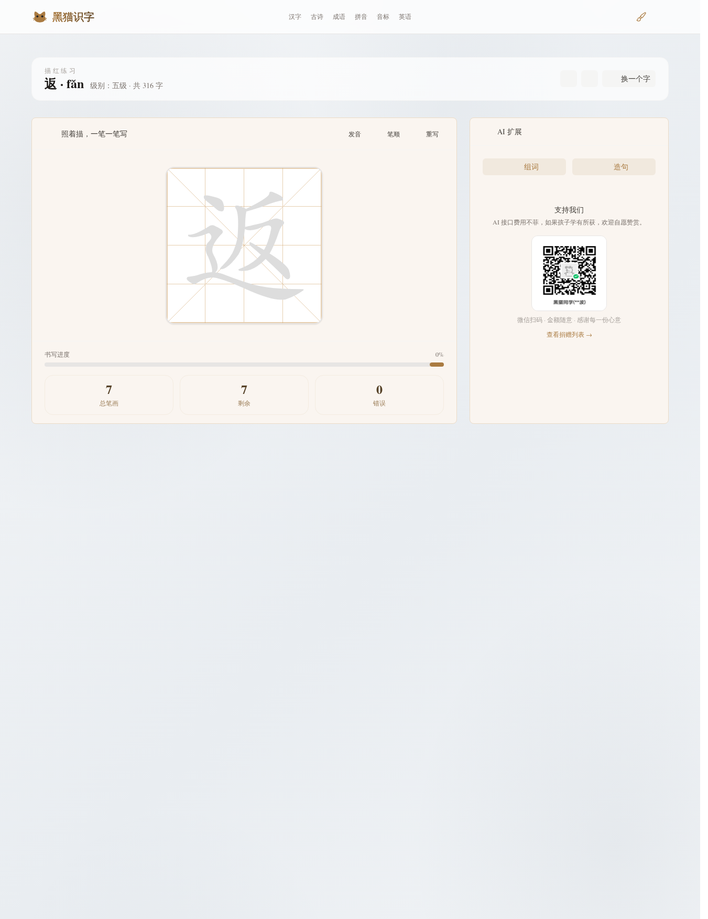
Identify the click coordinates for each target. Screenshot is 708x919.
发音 (354, 134)
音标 (383, 16)
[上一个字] (568, 78)
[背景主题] (641, 16)
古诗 (317, 16)
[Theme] (660, 16)
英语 (405, 16)
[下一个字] (589, 78)
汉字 (295, 16)
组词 (531, 167)
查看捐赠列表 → (569, 334)
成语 (339, 16)
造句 (621, 167)
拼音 (361, 16)
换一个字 (635, 78)
